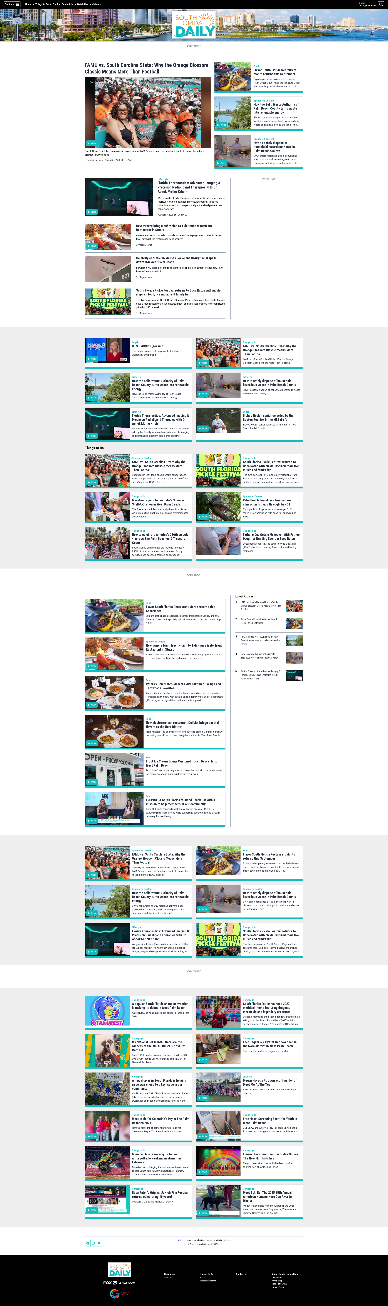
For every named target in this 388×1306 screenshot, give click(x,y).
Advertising (277, 1280)
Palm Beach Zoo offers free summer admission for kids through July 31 (268, 502)
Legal (135, 342)
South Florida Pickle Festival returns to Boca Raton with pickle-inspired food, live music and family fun (178, 292)
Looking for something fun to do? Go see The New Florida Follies (270, 1156)
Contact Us (67, 4)
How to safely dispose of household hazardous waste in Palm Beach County (274, 147)
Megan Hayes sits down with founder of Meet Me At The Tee (270, 1082)
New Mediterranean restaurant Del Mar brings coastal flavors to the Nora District (182, 725)
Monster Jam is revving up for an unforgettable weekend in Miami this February (157, 1158)
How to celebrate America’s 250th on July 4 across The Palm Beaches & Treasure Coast (160, 539)
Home (28, 4)
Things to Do (42, 4)
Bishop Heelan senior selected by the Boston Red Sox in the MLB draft (268, 417)
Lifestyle (163, 179)
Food (55, 4)
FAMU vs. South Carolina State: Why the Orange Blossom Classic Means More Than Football (146, 68)
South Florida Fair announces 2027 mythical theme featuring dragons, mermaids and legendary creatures (267, 1008)
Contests (241, 1274)
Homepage (248, 1000)
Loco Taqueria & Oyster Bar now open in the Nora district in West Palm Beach (270, 1044)
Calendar (97, 4)
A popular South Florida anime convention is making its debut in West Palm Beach (160, 1006)
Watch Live (82, 4)
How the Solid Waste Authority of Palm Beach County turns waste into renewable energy (276, 108)
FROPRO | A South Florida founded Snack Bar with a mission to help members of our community (180, 802)
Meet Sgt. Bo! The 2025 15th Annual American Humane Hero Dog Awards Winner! (267, 1197)
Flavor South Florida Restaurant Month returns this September (275, 72)
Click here (181, 1240)
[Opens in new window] (119, 1283)
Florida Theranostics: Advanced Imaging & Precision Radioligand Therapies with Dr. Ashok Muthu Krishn (189, 187)
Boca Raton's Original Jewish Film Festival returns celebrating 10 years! (160, 1194)
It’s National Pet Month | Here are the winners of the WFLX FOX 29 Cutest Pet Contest (159, 1046)
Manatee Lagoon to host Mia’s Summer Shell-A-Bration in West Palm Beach (158, 502)
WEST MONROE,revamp (147, 346)
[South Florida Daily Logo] (194, 25)
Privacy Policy (278, 1287)
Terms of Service (279, 1284)
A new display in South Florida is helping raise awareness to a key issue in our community (159, 1084)
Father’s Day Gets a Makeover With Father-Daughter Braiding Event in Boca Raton (271, 536)
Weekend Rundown (208, 1280)
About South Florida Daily (285, 1274)
